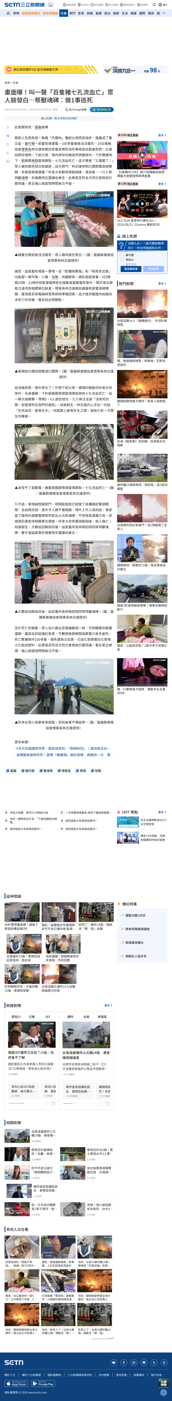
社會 (64, 13)
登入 (165, 4)
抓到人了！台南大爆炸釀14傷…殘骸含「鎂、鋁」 (94, 1331)
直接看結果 (131, 269)
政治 (107, 13)
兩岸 (151, 13)
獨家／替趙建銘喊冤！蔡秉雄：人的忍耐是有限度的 (58, 1263)
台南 (86, 1016)
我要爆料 (139, 1375)
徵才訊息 (156, 1375)
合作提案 (104, 1375)
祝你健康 (98, 4)
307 (47, 1016)
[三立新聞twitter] (154, 1362)
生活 (125, 13)
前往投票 (153, 269)
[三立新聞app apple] (16, 1383)
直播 (99, 13)
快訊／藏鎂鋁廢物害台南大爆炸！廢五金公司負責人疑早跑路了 (21, 1331)
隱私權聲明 (54, 1375)
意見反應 (121, 1375)
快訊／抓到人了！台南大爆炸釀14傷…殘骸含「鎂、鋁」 (58, 1331)
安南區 (102, 1016)
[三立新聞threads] (164, 1362)
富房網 (144, 4)
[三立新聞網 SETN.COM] (8, 13)
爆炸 (70, 1016)
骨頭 (34, 160)
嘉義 (38, 127)
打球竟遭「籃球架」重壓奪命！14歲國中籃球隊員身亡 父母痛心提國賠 (58, 1297)
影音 (81, 13)
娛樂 (116, 13)
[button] (154, 5)
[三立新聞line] (144, 1362)
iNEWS (85, 4)
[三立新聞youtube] (114, 1362)
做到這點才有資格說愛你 (80, 820)
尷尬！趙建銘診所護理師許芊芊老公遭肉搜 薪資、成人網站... (59, 927)
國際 (142, 13)
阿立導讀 (113, 4)
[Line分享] (8, 136)
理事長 (26, 149)
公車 (32, 1016)
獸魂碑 (23, 177)
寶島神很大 (129, 4)
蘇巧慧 (130, 255)
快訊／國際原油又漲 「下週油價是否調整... (33, 820)
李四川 (15, 1016)
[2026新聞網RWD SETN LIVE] (51, 5)
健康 (134, 13)
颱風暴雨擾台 (31, 13)
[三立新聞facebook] (124, 1362)
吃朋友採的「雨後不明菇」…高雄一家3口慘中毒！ (19, 1263)
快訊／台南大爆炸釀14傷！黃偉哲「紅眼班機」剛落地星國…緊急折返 (94, 1263)
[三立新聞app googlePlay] (43, 1383)
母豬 (55, 276)
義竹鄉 (30, 143)
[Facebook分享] (8, 127)
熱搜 (90, 13)
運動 (160, 13)
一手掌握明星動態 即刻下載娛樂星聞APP (87, 812)
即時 (16, 13)
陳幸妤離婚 (50, 13)
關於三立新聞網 (31, 1375)
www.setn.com (37, 1392)
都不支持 (131, 264)
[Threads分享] (8, 144)
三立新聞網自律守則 (80, 1375)
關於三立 (10, 1375)
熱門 (72, 13)
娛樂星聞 (71, 4)
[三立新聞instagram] (134, 1362)
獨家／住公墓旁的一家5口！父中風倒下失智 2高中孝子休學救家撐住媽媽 (20, 1297)
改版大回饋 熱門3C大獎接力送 (29, 812)
